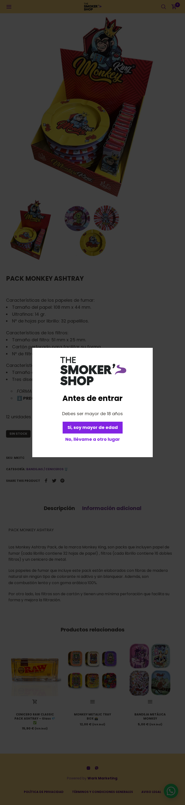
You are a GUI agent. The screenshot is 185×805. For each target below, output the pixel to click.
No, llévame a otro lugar (92, 439)
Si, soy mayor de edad (92, 427)
